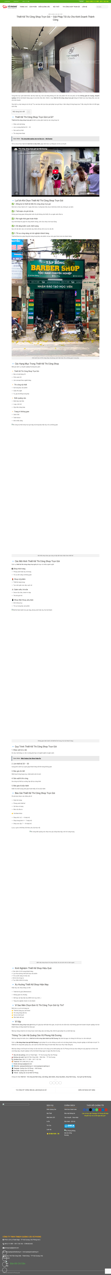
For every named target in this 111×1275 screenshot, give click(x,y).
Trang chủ (23, 7)
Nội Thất (49, 1113)
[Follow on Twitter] (93, 1109)
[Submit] (106, 6)
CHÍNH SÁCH (69, 1105)
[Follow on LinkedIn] (103, 1109)
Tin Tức (49, 1125)
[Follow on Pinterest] (99, 1109)
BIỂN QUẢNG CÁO (52, 14)
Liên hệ (84, 7)
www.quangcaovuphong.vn (42, 1066)
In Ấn (48, 1121)
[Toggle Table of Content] (27, 111)
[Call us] (96, 1109)
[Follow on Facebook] (84, 1109)
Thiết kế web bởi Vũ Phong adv (11, 1272)
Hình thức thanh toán (70, 1109)
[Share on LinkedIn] (60, 1082)
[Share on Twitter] (54, 1082)
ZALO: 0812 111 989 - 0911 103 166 (97, 1)
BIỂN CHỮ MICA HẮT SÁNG (86, 1090)
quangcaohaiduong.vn (26, 1066)
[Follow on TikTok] (90, 1109)
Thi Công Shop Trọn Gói (71, 7)
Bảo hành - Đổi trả (69, 1121)
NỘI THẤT (56, 7)
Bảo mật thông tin (69, 1113)
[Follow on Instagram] (87, 1109)
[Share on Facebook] (50, 1082)
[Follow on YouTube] (106, 1109)
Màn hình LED (51, 1117)
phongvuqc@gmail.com (12, 1248)
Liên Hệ (49, 1129)
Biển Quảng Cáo (44, 7)
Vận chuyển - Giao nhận (71, 1117)
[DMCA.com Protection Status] (69, 1126)
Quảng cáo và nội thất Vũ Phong (28, 1073)
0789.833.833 (28, 1244)
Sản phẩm (33, 7)
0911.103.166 (19, 1244)
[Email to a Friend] (57, 1082)
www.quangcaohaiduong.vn (13, 1252)
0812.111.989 (9, 1244)
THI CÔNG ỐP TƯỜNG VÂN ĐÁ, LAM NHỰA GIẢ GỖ (31, 1090)
